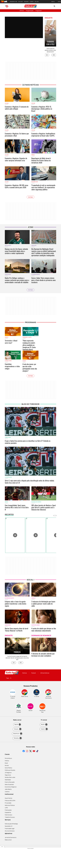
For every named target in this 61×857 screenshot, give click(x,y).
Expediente (8, 812)
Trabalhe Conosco (10, 817)
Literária (7, 791)
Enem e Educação (10, 782)
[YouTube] (34, 751)
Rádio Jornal (8, 840)
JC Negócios (8, 772)
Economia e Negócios (10, 787)
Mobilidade (8, 780)
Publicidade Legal (9, 828)
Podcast (33, 673)
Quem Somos (8, 798)
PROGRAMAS (30, 322)
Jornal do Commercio (10, 837)
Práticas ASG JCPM (10, 800)
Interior (44, 729)
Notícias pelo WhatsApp (11, 824)
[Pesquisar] (54, 6)
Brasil (6, 763)
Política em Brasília (10, 770)
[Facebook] (24, 751)
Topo (7, 678)
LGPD (6, 807)
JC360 (30, 227)
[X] (30, 751)
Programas (39, 10)
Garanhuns (17, 733)
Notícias (24, 673)
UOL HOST (20, 1)
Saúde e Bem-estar (10, 777)
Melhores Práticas (10, 805)
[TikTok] (37, 751)
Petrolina (17, 738)
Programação (29, 10)
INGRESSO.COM (13, 1)
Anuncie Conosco (10, 831)
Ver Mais (30, 197)
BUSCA (53, 1)
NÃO (54, 55)
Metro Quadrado (9, 784)
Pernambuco (8, 758)
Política (7, 760)
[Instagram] (27, 751)
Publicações (8, 810)
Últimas (22, 10)
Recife (17, 724)
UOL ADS (37, 1)
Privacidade (8, 803)
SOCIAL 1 (30, 579)
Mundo (7, 765)
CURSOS (31, 1)
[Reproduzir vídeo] (15, 535)
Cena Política (8, 768)
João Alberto (8, 789)
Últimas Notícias (44, 673)
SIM (47, 55)
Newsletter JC (8, 826)
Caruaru (17, 729)
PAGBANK (26, 1)
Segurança (8, 775)
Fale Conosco (8, 815)
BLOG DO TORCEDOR (30, 404)
